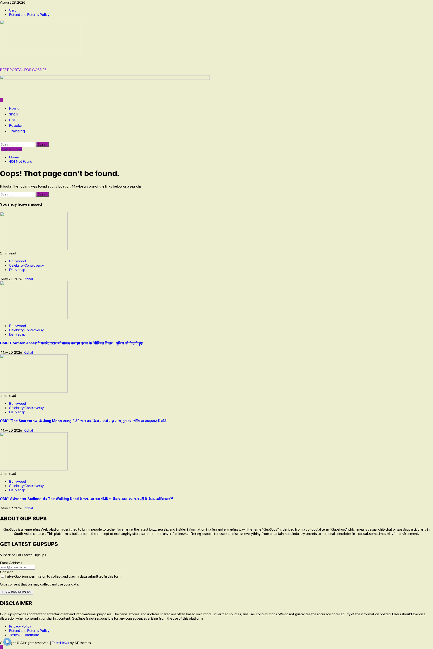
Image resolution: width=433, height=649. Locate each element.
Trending (17, 131)
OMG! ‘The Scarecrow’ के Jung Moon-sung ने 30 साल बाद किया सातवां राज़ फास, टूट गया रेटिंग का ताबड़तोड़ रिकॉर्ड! (83, 421)
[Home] (1, 100)
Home (14, 108)
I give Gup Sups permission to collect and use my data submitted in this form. (63, 576)
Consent (6, 572)
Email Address (11, 562)
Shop (13, 114)
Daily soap (17, 269)
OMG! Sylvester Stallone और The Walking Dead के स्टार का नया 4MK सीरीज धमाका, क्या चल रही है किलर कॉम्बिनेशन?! (86, 499)
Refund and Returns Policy (29, 14)
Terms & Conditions (24, 635)
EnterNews (60, 642)
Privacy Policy (20, 626)
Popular (16, 125)
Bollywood (17, 261)
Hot (12, 119)
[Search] (1, 140)
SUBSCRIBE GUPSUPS (17, 592)
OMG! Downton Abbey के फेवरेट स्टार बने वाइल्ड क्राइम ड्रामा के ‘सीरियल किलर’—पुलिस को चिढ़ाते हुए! (71, 343)
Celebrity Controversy (26, 265)
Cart (12, 10)
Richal (28, 279)
